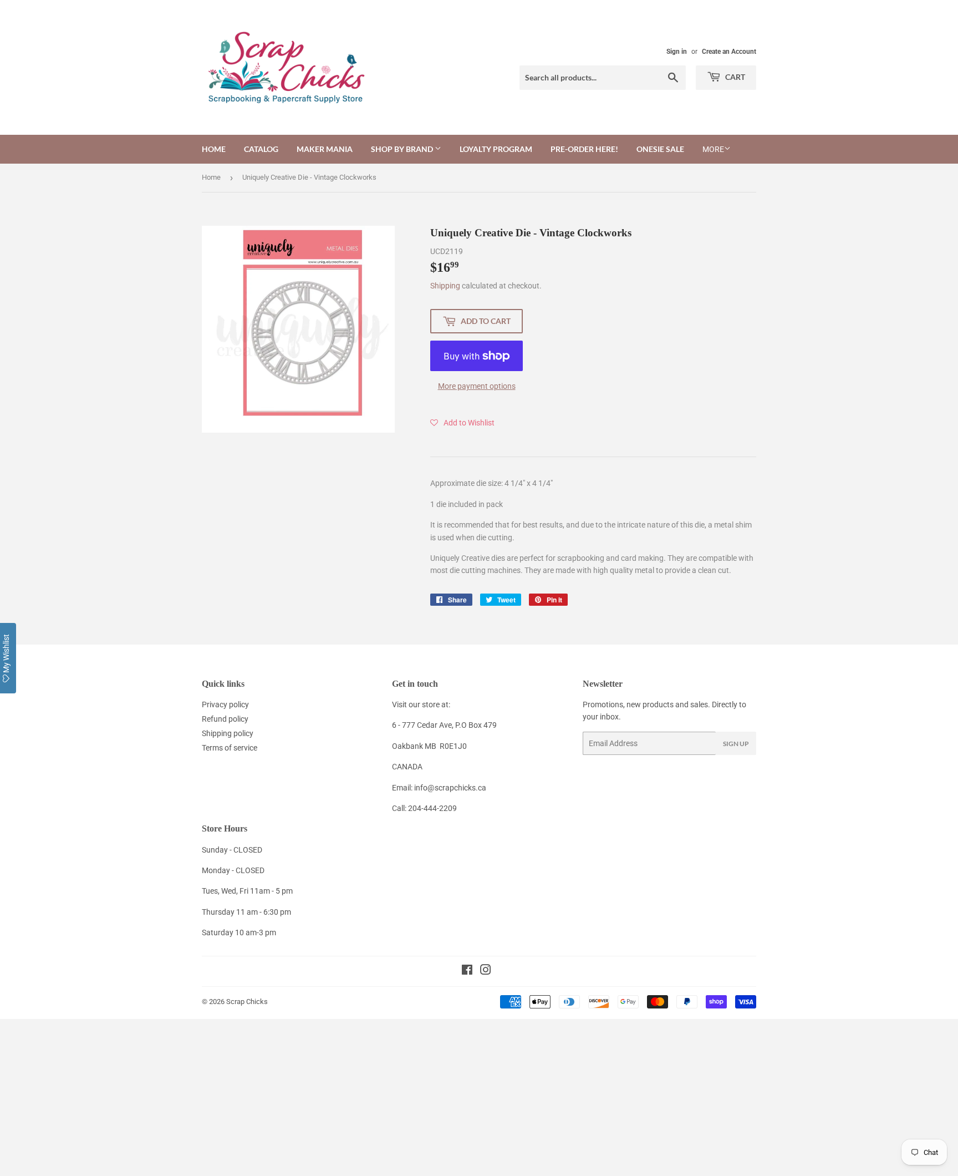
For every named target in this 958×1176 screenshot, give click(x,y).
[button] (462, 423)
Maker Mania (325, 149)
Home (214, 149)
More (713, 149)
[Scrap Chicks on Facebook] (467, 971)
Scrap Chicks (247, 1001)
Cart (734, 77)
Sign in (676, 51)
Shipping (445, 285)
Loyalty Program (496, 149)
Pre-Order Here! (584, 149)
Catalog (261, 149)
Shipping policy (227, 733)
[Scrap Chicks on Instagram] (485, 971)
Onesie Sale (660, 149)
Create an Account (729, 51)
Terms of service (229, 747)
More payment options (477, 386)
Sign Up (736, 743)
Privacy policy (225, 704)
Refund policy (225, 718)
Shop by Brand (403, 149)
